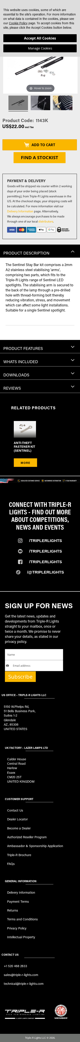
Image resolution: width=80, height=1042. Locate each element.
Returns (12, 910)
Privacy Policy (16, 928)
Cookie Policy (18, 23)
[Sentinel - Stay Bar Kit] (18, 103)
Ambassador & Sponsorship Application (35, 846)
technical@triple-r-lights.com (24, 984)
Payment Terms (18, 901)
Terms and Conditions (22, 919)
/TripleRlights (45, 540)
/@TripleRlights (45, 572)
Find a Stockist (39, 157)
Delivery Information (20, 211)
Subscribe (20, 676)
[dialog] (40, 28)
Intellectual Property (21, 937)
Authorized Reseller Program (27, 837)
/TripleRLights (45, 551)
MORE (25, 462)
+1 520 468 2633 (15, 966)
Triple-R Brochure (19, 855)
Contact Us (15, 810)
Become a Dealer (19, 828)
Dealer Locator (17, 819)
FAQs (11, 864)
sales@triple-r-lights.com (21, 975)
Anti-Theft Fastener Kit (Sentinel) (24, 447)
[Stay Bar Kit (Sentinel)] (40, 103)
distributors (45, 221)
